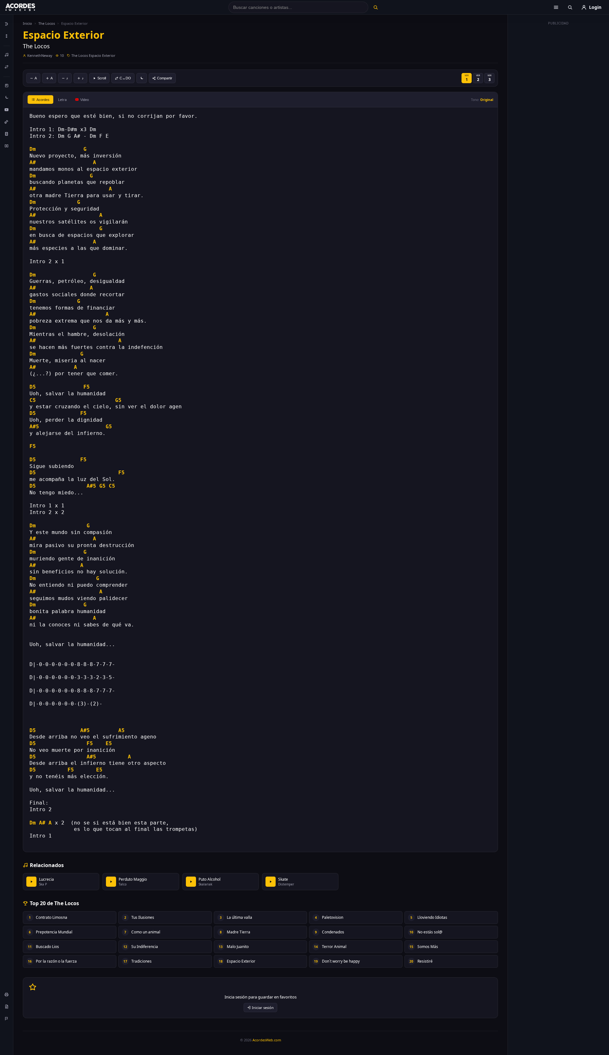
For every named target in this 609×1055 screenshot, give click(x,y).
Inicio (27, 23)
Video (84, 100)
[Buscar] (375, 7)
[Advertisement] (558, 123)
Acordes (42, 100)
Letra (62, 99)
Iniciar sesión (263, 1007)
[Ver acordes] (6, 133)
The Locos (46, 23)
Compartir (164, 78)
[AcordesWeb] (28, 7)
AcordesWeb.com (266, 1040)
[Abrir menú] (556, 7)
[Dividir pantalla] (6, 145)
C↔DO (125, 78)
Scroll (101, 78)
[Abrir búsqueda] (570, 7)
